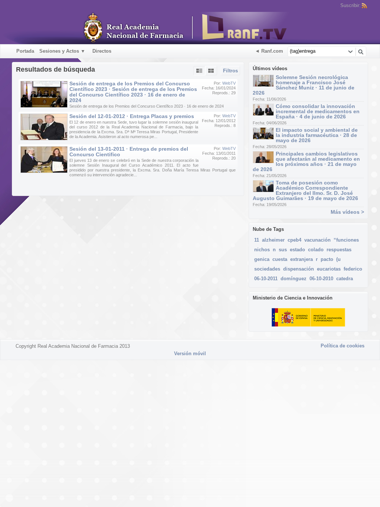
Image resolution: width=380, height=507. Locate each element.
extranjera (301, 259)
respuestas (339, 249)
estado (297, 249)
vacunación (317, 240)
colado (316, 249)
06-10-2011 (266, 278)
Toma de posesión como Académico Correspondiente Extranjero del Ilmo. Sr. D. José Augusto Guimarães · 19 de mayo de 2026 (305, 190)
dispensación (298, 269)
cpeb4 (294, 240)
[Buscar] (361, 51)
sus (283, 249)
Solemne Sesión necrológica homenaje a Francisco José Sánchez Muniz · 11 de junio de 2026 (303, 85)
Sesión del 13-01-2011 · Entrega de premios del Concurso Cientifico (128, 151)
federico (353, 269)
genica (261, 259)
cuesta (279, 259)
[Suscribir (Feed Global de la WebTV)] (364, 5)
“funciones (346, 240)
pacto (327, 259)
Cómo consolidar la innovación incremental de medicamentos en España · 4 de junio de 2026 (318, 111)
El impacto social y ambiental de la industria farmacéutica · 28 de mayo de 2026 (317, 135)
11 (256, 240)
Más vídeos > (347, 212)
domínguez (294, 278)
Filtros (230, 70)
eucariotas (329, 269)
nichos (262, 249)
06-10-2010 (321, 278)
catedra (344, 278)
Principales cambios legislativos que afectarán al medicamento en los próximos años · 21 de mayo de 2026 (306, 161)
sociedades (267, 269)
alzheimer (273, 240)
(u (338, 259)
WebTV (229, 83)
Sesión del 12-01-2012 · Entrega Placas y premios (131, 116)
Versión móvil (190, 353)
